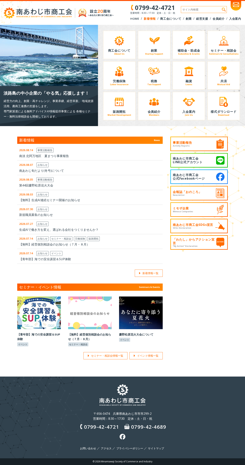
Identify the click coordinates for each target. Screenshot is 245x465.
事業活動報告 (45, 150)
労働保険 (80, 238)
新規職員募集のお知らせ (36, 215)
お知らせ (42, 165)
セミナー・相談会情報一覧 (107, 355)
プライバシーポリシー (129, 448)
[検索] (224, 9)
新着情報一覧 (150, 273)
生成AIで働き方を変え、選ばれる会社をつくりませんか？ (59, 230)
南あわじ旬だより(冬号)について (41, 171)
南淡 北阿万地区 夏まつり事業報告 (44, 156)
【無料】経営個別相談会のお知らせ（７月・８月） (54, 244)
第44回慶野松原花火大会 (36, 185)
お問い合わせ (88, 448)
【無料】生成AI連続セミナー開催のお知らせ (49, 200)
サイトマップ (156, 448)
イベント (56, 253)
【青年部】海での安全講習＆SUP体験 (45, 259)
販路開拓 (94, 238)
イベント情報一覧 (147, 355)
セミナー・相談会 (61, 238)
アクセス (106, 448)
